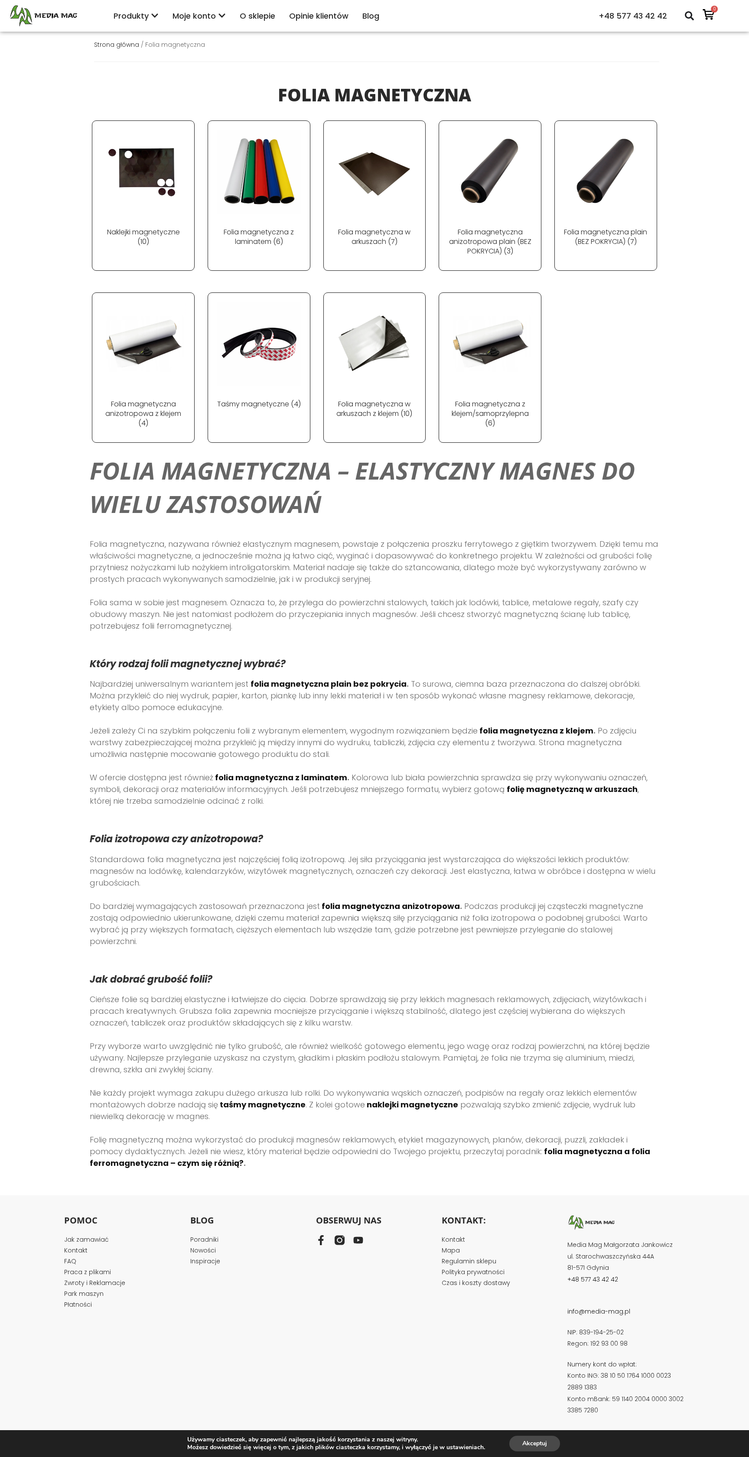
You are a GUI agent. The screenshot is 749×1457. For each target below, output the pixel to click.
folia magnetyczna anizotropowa (391, 906)
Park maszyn (84, 1293)
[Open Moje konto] (222, 16)
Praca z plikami (87, 1272)
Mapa (451, 1250)
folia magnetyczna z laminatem (281, 777)
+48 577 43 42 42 (633, 15)
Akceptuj (534, 1443)
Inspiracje (205, 1261)
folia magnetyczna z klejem (536, 730)
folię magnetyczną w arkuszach (572, 789)
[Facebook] (321, 1240)
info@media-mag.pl (598, 1311)
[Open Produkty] (155, 16)
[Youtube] (358, 1240)
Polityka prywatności (473, 1272)
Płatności (78, 1304)
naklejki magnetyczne (412, 1104)
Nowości (203, 1250)
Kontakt (76, 1250)
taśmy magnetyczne (263, 1104)
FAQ (70, 1261)
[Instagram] (340, 1240)
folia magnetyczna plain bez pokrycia (329, 683)
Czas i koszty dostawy (476, 1283)
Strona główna (116, 44)
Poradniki (204, 1239)
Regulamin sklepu (469, 1261)
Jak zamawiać (86, 1239)
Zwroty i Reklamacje (94, 1283)
